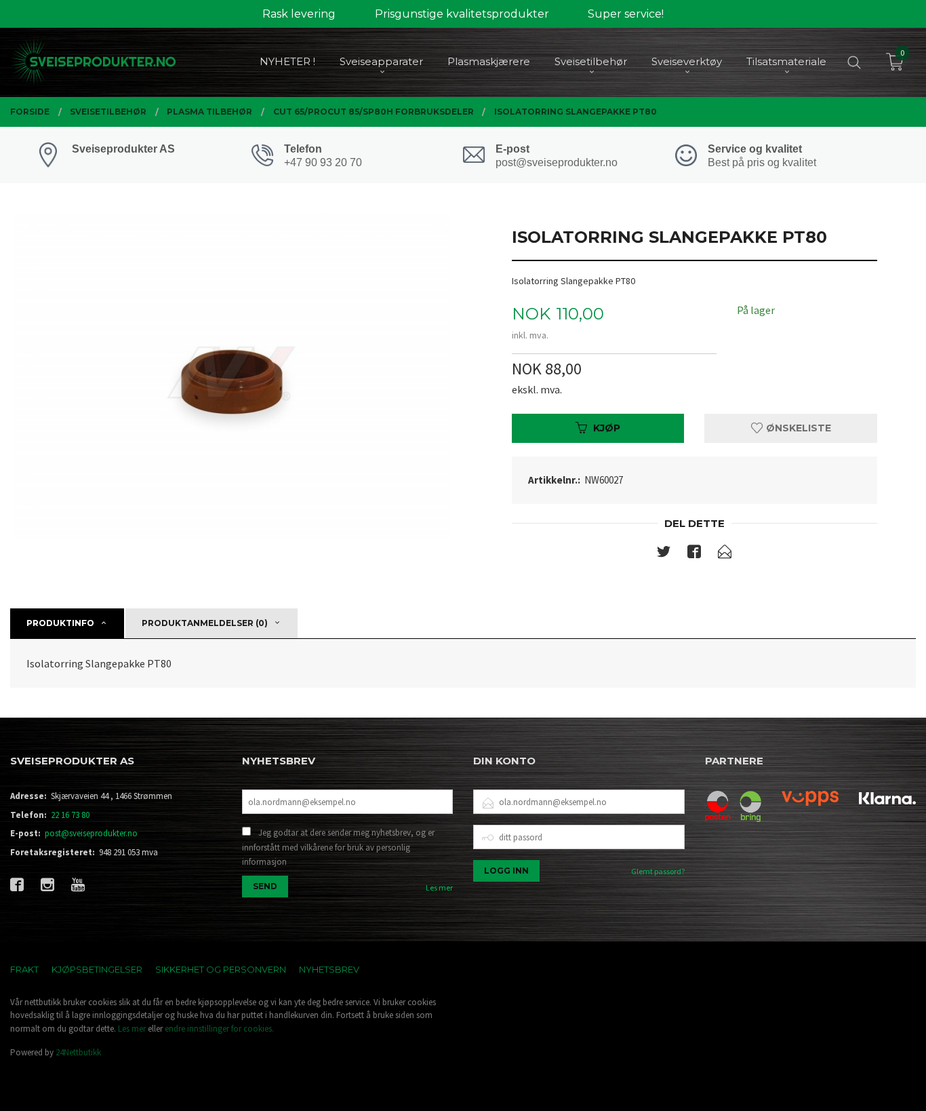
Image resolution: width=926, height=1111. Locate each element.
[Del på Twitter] (663, 554)
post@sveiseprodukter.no (91, 833)
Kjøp (606, 428)
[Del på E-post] (724, 554)
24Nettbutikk (78, 1052)
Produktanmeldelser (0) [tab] (205, 623)
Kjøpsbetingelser (97, 969)
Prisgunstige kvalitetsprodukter (462, 13)
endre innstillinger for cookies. (219, 1028)
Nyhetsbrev (329, 969)
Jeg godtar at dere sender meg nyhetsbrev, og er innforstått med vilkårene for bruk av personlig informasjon (338, 847)
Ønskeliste (797, 428)
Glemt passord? (658, 871)
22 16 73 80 (70, 815)
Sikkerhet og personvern (220, 969)
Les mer (439, 887)
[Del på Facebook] (694, 554)
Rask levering (299, 13)
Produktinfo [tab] (60, 623)
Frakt (24, 969)
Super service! (626, 13)
